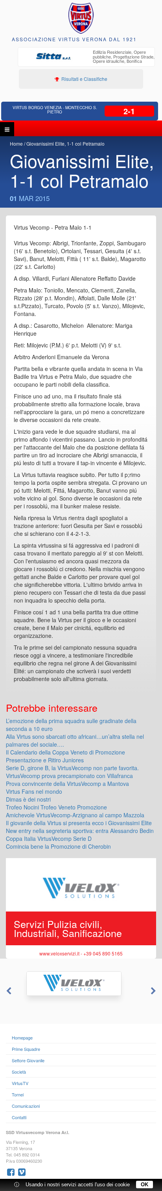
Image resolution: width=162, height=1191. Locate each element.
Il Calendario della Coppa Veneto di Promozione (65, 752)
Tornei (18, 1094)
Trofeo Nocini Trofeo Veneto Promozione (56, 807)
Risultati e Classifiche (83, 78)
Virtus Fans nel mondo (34, 791)
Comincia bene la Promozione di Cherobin (58, 846)
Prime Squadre (26, 1049)
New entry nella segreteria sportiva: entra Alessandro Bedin (80, 831)
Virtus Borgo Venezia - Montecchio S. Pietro (55, 110)
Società (19, 1072)
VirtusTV (20, 1083)
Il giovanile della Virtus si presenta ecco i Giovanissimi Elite (79, 823)
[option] (86, 57)
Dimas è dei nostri (28, 799)
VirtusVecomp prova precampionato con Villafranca (69, 776)
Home (16, 143)
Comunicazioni (26, 1106)
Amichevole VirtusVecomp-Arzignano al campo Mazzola (75, 815)
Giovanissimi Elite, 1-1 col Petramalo (65, 143)
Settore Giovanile (28, 1060)
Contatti (19, 1117)
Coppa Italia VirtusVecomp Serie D (49, 838)
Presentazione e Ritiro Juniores (45, 760)
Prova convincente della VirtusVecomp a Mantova (67, 783)
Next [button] (154, 991)
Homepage (22, 1037)
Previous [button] (8, 991)
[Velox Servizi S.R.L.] (81, 983)
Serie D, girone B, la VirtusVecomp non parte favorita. (72, 768)
